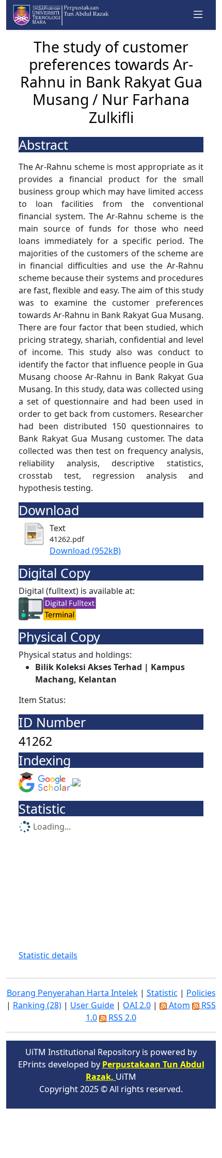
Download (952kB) (85, 550)
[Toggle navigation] (198, 15)
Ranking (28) (37, 1005)
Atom (178, 1005)
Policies (201, 992)
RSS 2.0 (121, 1017)
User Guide (92, 1005)
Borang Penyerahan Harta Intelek (72, 992)
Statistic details (48, 955)
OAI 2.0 (137, 1005)
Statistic (162, 992)
